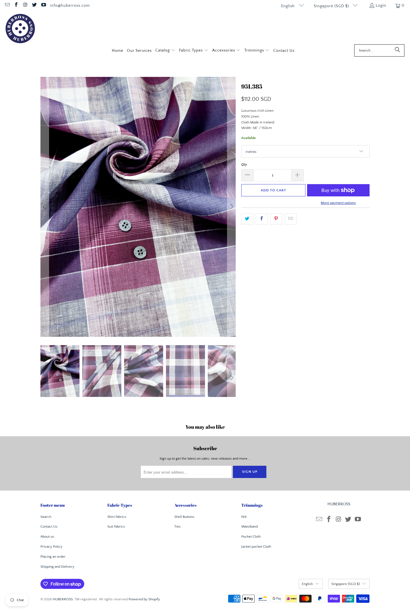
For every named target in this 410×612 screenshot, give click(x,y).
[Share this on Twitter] (247, 219)
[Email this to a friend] (291, 219)
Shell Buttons (184, 517)
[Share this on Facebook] (262, 219)
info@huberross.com (70, 5)
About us (47, 536)
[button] (165, 50)
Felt (244, 517)
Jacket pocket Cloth (256, 546)
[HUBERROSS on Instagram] (25, 5)
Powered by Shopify (144, 599)
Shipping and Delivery (57, 567)
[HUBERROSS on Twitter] (34, 5)
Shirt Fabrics (116, 517)
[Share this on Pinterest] (276, 219)
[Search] (397, 50)
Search (45, 517)
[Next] (231, 207)
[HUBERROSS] (20, 29)
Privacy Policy (51, 546)
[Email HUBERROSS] (7, 5)
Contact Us (48, 526)
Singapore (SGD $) (332, 6)
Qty (244, 164)
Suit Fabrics (116, 526)
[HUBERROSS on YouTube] (43, 5)
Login (381, 5)
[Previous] (44, 207)
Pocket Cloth (251, 536)
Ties (177, 526)
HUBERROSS (63, 599)
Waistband (249, 526)
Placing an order (53, 557)
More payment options (338, 203)
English (288, 6)
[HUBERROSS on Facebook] (16, 5)
